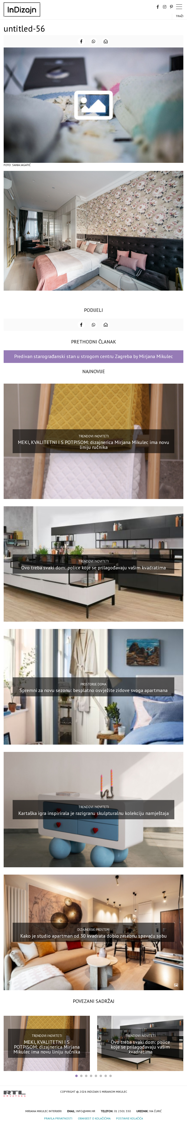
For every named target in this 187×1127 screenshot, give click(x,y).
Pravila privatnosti (58, 1118)
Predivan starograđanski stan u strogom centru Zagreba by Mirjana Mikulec (93, 356)
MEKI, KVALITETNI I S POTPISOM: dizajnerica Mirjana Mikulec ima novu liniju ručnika (93, 444)
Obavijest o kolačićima (94, 1118)
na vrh (178, 1092)
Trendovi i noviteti (93, 436)
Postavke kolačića (129, 1118)
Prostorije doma (93, 684)
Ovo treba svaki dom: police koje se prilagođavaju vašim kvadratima (93, 567)
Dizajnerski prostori (93, 930)
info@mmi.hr (85, 1111)
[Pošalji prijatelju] (105, 41)
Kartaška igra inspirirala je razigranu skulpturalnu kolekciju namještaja (93, 813)
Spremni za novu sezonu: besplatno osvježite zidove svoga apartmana (93, 690)
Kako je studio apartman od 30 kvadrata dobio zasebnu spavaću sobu (93, 936)
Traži (179, 16)
